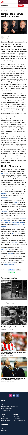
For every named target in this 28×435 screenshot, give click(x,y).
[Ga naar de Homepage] (4, 5)
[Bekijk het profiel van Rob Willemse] (2, 37)
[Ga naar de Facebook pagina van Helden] (17, 395)
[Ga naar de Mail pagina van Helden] (14, 395)
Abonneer (10, 253)
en (14, 222)
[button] (23, 2)
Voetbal (5, 10)
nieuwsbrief (12, 262)
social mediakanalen (9, 264)
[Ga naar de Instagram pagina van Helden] (10, 395)
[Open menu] (25, 5)
